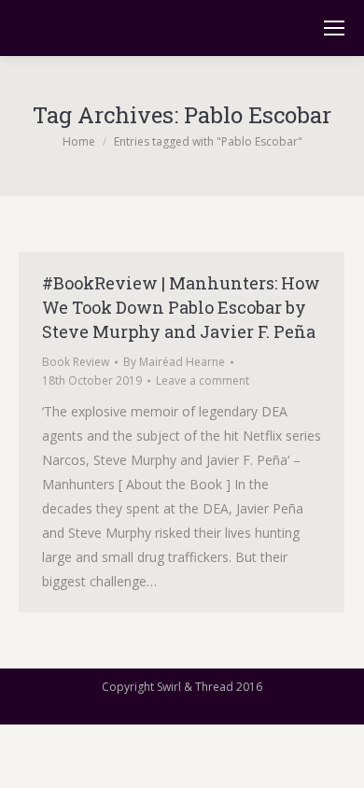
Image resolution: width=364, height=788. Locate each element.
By (174, 362)
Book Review (75, 362)
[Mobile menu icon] (334, 28)
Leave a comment (202, 380)
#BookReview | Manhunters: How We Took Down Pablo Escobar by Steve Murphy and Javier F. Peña (181, 307)
